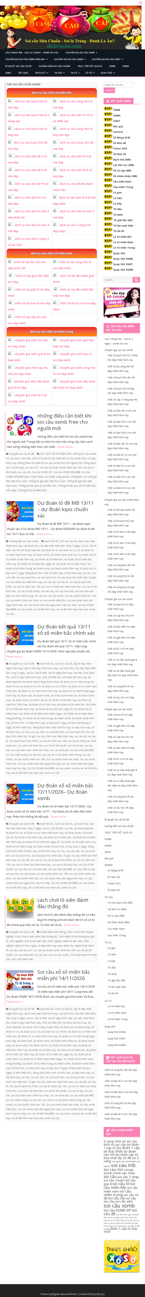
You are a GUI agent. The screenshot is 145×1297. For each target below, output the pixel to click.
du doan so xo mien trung (75, 681)
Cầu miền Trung (123, 187)
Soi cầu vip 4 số (43, 954)
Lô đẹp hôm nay (35, 722)
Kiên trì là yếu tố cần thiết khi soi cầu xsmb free (59, 458)
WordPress (99, 1294)
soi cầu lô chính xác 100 (26, 586)
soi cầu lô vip (75, 745)
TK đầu (117, 209)
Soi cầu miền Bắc (119, 1185)
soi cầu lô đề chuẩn (28, 591)
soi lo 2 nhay (114, 1217)
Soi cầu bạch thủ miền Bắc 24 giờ (76, 577)
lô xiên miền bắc (22, 727)
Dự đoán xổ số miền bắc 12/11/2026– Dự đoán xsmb (65, 791)
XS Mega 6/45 (121, 137)
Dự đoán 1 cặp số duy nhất (122, 1149)
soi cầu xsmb (55, 595)
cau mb (15, 550)
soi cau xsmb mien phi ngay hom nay (39, 763)
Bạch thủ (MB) (122, 159)
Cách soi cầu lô (67, 541)
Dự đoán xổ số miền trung (37, 718)
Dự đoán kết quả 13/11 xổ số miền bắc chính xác (66, 629)
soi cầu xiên (124, 1201)
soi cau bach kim (26, 577)
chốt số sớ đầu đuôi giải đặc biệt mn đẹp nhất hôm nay (123, 675)
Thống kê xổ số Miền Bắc (32, 490)
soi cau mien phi (64, 591)
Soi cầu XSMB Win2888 (67, 472)
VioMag (52, 1294)
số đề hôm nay (72, 573)
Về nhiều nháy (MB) (125, 176)
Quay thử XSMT (123, 264)
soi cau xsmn (24, 609)
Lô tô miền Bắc (122, 236)
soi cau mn (40, 595)
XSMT (8, 72)
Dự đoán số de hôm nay (20, 559)
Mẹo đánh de (65, 945)
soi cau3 (116, 1161)
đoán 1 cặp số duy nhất (120, 1230)
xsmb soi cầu (51, 772)
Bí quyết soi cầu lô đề (18, 66)
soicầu (75, 768)
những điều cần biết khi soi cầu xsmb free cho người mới (64, 422)
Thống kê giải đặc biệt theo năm (46, 481)
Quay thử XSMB (123, 258)
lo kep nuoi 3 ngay (56, 722)
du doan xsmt (20, 700)
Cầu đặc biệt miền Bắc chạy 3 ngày (59, 545)
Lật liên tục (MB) (123, 165)
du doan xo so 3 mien (54, 686)
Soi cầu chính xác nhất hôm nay (24, 582)
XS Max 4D (119, 143)
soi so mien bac (119, 1226)
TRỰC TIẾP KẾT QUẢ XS (89, 66)
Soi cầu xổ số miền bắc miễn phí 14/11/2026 (63, 974)
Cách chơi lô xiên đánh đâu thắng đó (36, 936)
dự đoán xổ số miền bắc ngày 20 (36, 564)
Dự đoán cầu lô (87, 554)
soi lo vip (129, 1220)
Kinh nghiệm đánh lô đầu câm (65, 941)
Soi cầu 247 (32, 467)
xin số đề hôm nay (44, 609)
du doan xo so (50, 550)
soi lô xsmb (126, 1223)
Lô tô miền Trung (124, 247)
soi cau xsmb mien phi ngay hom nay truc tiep (50, 605)
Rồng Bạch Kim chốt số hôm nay (44, 573)
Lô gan (117, 192)
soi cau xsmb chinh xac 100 (80, 595)
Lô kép (117, 203)
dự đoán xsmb (41, 568)
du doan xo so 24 (70, 550)
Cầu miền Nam (122, 181)
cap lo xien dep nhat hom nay (40, 668)
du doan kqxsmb (30, 550)
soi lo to (124, 1217)
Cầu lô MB (40, 672)
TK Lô (74, 72)
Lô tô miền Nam (123, 242)
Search (109, 90)
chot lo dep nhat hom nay (26, 677)
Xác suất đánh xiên (22, 959)
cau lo (84, 545)
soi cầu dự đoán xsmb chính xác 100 (61, 467)
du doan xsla (25, 695)
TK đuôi (118, 214)
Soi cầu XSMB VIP (42, 472)
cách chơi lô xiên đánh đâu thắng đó (62, 903)
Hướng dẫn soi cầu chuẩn (54, 66)
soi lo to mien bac (116, 1220)
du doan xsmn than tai (64, 554)
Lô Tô (88, 72)
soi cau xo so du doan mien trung (62, 754)
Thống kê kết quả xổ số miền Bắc (38, 485)
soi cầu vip (116, 1198)
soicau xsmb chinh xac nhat (119, 1171)
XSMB (112, 66)
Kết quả (23, 72)
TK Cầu (58, 72)
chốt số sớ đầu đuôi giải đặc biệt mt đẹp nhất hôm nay (123, 785)
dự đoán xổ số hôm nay (42, 704)
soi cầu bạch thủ (46, 577)
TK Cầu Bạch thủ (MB (120, 902)
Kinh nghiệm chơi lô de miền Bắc (28, 941)
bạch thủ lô (51, 541)
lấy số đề (124, 1158)
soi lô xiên (115, 1223)
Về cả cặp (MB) (122, 170)
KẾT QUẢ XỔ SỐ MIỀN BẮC (56, 453)
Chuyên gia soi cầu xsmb (80, 52)
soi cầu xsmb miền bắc (53, 600)
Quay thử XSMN (123, 269)
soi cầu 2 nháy (128, 1177)
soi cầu (87, 573)
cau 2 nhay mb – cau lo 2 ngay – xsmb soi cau (31, 52)
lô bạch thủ (86, 568)
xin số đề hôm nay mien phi (72, 609)
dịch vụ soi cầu (115, 1144)
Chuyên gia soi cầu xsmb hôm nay (25, 59)
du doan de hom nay (75, 677)
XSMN (126, 66)
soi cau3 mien (128, 1161)
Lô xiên (117, 198)
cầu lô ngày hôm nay (60, 672)
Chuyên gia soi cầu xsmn (68, 59)
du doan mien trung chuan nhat (41, 681)
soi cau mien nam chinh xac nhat (30, 750)
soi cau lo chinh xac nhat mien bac (61, 586)
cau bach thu (30, 545)
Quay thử (106, 72)
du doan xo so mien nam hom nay (37, 691)
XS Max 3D (119, 154)
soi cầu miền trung (22, 595)
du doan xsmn (41, 554)
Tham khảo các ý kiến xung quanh (49, 476)
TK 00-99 (118, 231)
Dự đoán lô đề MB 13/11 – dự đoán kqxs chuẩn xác (65, 509)
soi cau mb (24, 472)
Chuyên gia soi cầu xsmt (106, 59)
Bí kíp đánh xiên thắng (53, 932)
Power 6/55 (120, 148)
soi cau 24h (37, 732)
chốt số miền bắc (52, 677)
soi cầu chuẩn (114, 1180)
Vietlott (40, 72)
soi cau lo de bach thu (30, 745)
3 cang (109, 1141)
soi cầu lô (62, 582)
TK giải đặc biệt (123, 220)
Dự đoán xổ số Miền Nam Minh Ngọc (40, 713)
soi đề (130, 1226)
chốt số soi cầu (125, 1141)
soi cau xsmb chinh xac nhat (22, 600)
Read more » (66, 447)
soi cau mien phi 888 (82, 750)
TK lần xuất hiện (123, 225)
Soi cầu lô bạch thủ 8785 (24, 741)
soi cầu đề (50, 582)
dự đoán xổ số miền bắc (49, 559)
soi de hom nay (123, 1214)
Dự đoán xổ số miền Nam (71, 564)
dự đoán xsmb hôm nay (65, 568)
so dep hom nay (81, 727)
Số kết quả (18, 467)
